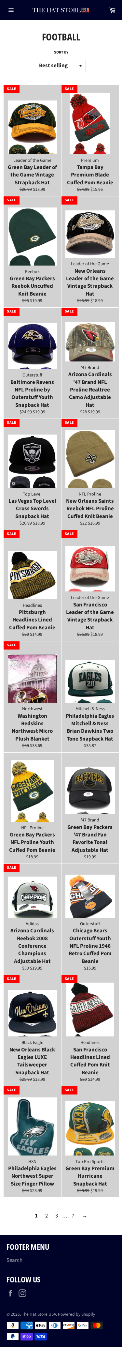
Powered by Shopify (76, 1314)
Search (14, 1260)
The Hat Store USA (39, 1314)
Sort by (61, 52)
